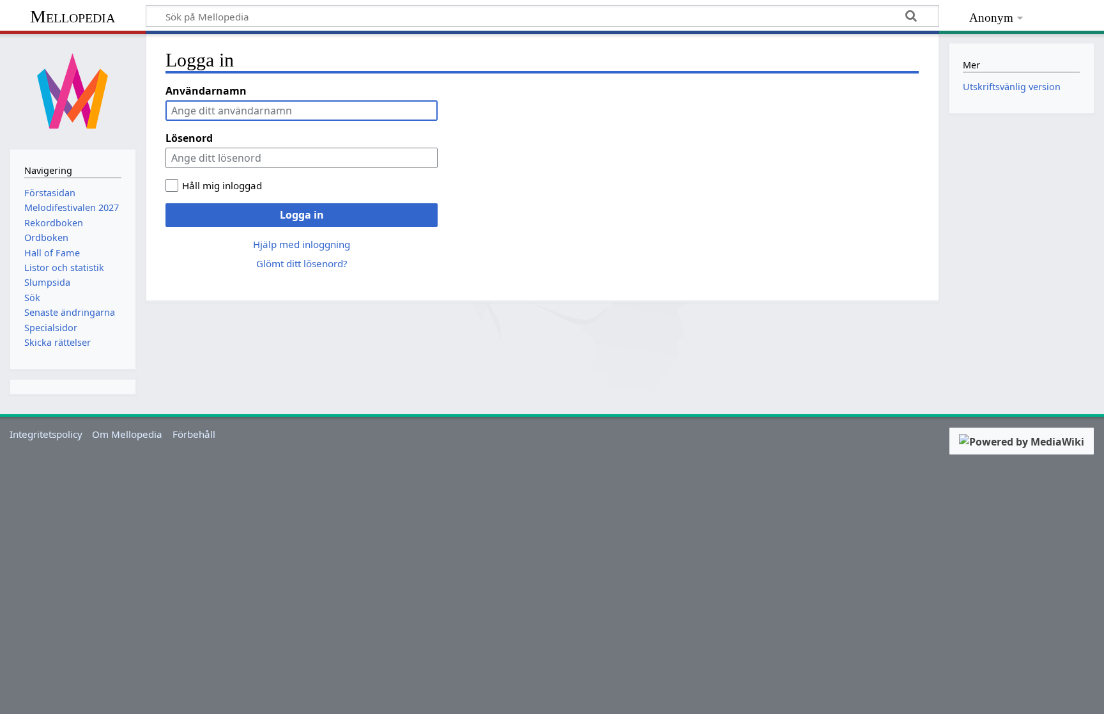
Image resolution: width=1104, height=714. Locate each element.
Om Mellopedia (127, 434)
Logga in (302, 215)
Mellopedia (72, 16)
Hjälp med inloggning (301, 244)
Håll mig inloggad (222, 185)
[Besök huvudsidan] (73, 90)
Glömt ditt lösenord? (302, 263)
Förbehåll (193, 434)
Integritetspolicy (46, 434)
